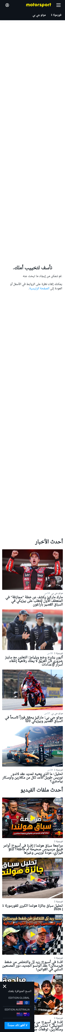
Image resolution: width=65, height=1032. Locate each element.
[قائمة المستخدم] (7, 5)
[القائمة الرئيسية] (58, 5)
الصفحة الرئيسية (39, 288)
